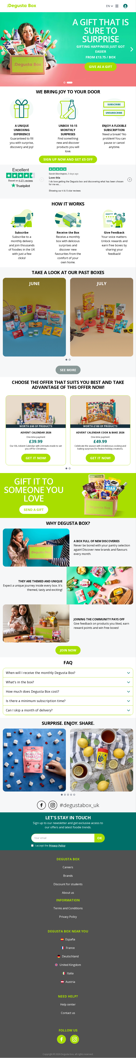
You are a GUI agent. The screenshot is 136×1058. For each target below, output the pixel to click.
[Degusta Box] (21, 6)
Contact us (68, 1013)
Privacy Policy (57, 845)
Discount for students (68, 884)
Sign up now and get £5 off (68, 159)
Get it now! (36, 458)
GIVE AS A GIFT (100, 67)
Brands (68, 876)
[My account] (125, 6)
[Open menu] (117, 6)
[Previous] (3, 49)
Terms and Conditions (68, 908)
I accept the (50, 845)
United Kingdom (70, 965)
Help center (68, 1004)
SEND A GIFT (34, 510)
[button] (34, 317)
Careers (68, 867)
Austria (70, 982)
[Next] (132, 49)
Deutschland (70, 956)
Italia (69, 973)
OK (99, 838)
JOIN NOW (68, 650)
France (70, 948)
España (70, 939)
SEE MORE (68, 370)
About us (68, 893)
